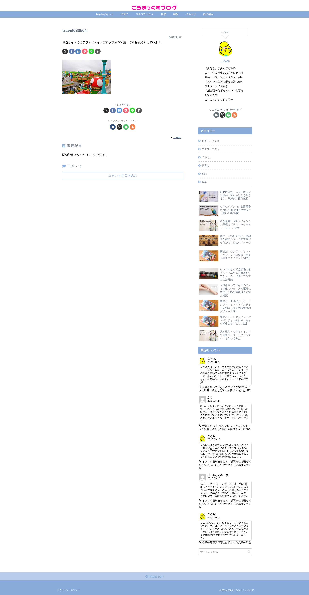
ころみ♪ (225, 61)
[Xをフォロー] (119, 127)
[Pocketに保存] (85, 51)
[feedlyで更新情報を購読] (126, 127)
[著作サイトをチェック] (113, 127)
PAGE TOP (156, 576)
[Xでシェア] (65, 51)
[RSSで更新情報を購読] (132, 127)
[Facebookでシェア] (72, 51)
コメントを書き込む (122, 175)
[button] (98, 51)
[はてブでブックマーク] (78, 51)
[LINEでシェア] (91, 51)
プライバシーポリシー (68, 590)
